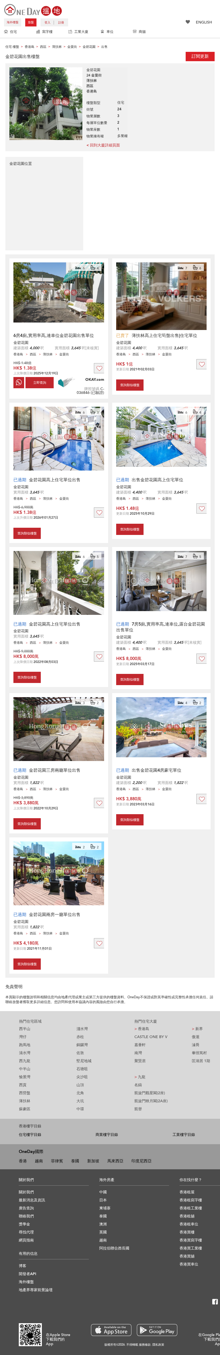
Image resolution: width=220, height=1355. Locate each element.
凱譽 (138, 1109)
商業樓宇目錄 (107, 1134)
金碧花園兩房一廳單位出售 (54, 915)
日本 (103, 1200)
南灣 (138, 1052)
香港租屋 (187, 1192)
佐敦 (80, 1052)
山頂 (80, 1085)
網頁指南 (26, 1240)
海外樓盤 (13, 22)
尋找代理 (26, 1232)
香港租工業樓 (190, 1208)
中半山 (24, 1068)
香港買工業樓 (190, 1248)
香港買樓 (187, 1232)
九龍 (139, 1077)
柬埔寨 (105, 1208)
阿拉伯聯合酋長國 (114, 1248)
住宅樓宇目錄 (30, 1134)
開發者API (27, 1273)
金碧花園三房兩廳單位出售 (54, 770)
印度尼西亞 (141, 1161)
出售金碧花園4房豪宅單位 (156, 770)
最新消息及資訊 (32, 1200)
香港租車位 (188, 1224)
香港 (23, 1161)
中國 (103, 1192)
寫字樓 (47, 31)
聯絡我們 (26, 1216)
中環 (80, 1109)
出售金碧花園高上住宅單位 (157, 480)
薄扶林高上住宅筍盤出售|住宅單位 (164, 336)
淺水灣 (82, 1028)
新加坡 (93, 1161)
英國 (103, 1232)
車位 (110, 31)
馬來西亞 (115, 1161)
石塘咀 (82, 1068)
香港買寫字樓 (190, 1240)
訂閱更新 (200, 56)
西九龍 (24, 1060)
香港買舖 (187, 1256)
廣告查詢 (26, 1208)
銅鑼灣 (82, 1044)
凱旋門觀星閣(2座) (149, 1093)
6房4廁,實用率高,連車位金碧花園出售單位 (53, 336)
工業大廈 (81, 31)
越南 (39, 1161)
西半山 (24, 1028)
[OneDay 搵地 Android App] (157, 1330)
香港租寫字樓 (190, 1200)
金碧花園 (20, 342)
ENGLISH (204, 22)
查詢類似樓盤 (130, 385)
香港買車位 (188, 1264)
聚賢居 (140, 1060)
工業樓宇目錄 (184, 1134)
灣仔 (23, 1036)
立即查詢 (39, 383)
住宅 (13, 31)
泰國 (75, 1161)
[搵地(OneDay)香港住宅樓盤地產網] (33, 9)
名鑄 (138, 1085)
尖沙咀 (82, 1077)
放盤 (31, 22)
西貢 (23, 1085)
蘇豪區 (24, 1109)
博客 (22, 1265)
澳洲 (103, 1224)
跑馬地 (24, 1044)
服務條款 (145, 1345)
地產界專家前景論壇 (36, 1289)
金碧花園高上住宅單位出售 (54, 480)
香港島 (141, 1028)
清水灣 (24, 1052)
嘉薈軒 (140, 1044)
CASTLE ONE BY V (150, 1036)
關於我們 (26, 1192)
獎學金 (24, 1224)
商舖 (142, 31)
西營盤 (24, 1093)
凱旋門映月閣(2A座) (151, 1101)
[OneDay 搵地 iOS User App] (111, 1330)
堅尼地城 (83, 1060)
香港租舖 (187, 1216)
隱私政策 (158, 1345)
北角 (80, 1093)
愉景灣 (24, 1077)
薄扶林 (24, 1101)
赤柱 (80, 1036)
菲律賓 (57, 1161)
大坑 (80, 1101)
